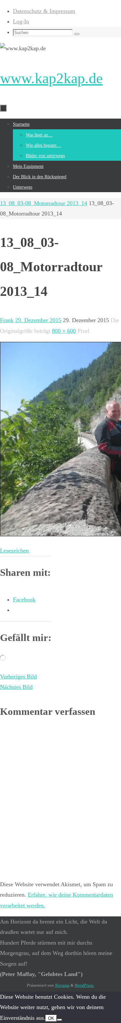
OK (51, 1018)
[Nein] (59, 1020)
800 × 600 (64, 331)
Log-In (21, 21)
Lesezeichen (14, 550)
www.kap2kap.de (51, 78)
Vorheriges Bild (18, 676)
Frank (7, 320)
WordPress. (84, 985)
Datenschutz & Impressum (44, 11)
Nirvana (62, 985)
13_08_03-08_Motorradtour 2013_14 (43, 203)
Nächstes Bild (16, 687)
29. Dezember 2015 (38, 320)
